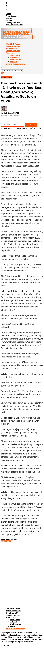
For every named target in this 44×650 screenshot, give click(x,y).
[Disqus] (22, 572)
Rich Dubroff (9, 113)
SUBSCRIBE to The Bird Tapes (15, 64)
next (15, 539)
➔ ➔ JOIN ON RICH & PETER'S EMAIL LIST (21, 128)
